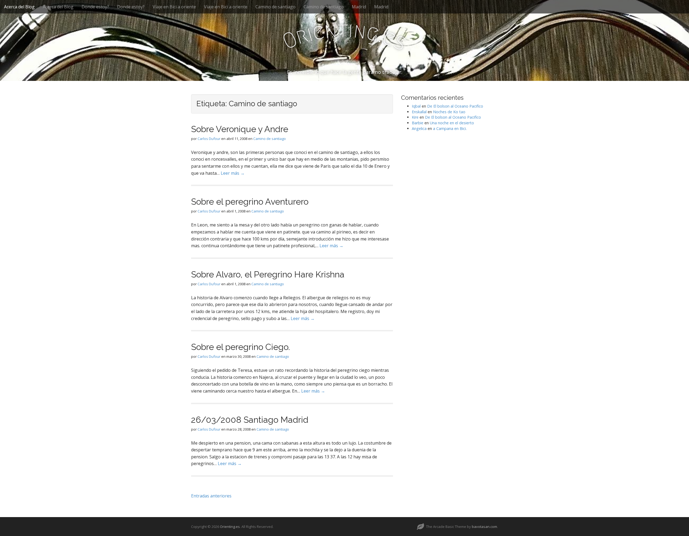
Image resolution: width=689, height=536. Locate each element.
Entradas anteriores (211, 496)
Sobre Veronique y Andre (239, 129)
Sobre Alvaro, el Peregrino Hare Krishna (267, 274)
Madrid (359, 7)
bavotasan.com (484, 526)
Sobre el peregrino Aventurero (249, 202)
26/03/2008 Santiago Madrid (249, 420)
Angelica (419, 128)
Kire (415, 117)
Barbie (417, 122)
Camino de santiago (275, 7)
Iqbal (416, 106)
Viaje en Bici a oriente (174, 7)
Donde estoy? (95, 7)
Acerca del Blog (19, 7)
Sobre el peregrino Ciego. (240, 347)
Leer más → (233, 173)
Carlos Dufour (209, 138)
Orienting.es (230, 526)
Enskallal (419, 111)
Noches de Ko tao (449, 111)
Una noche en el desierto (452, 122)
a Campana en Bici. (450, 128)
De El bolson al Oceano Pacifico (455, 106)
